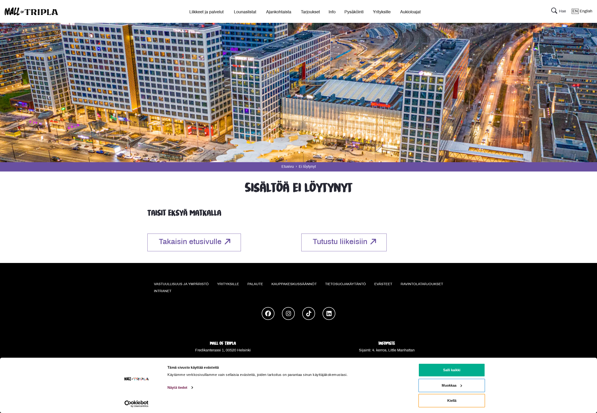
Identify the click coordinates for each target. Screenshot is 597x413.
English (582, 11)
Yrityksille (382, 12)
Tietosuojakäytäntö (345, 284)
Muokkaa (449, 385)
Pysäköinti (354, 12)
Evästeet (383, 284)
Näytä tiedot (177, 387)
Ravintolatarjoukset (422, 284)
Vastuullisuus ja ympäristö (181, 284)
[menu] (204, 11)
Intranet (162, 291)
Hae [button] (562, 11)
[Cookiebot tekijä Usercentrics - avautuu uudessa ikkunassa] (136, 403)
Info (332, 12)
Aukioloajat (410, 12)
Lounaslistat (245, 12)
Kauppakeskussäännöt (294, 284)
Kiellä (451, 400)
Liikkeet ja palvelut (206, 12)
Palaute (255, 284)
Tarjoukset (310, 12)
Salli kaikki (451, 370)
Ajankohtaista (278, 12)
